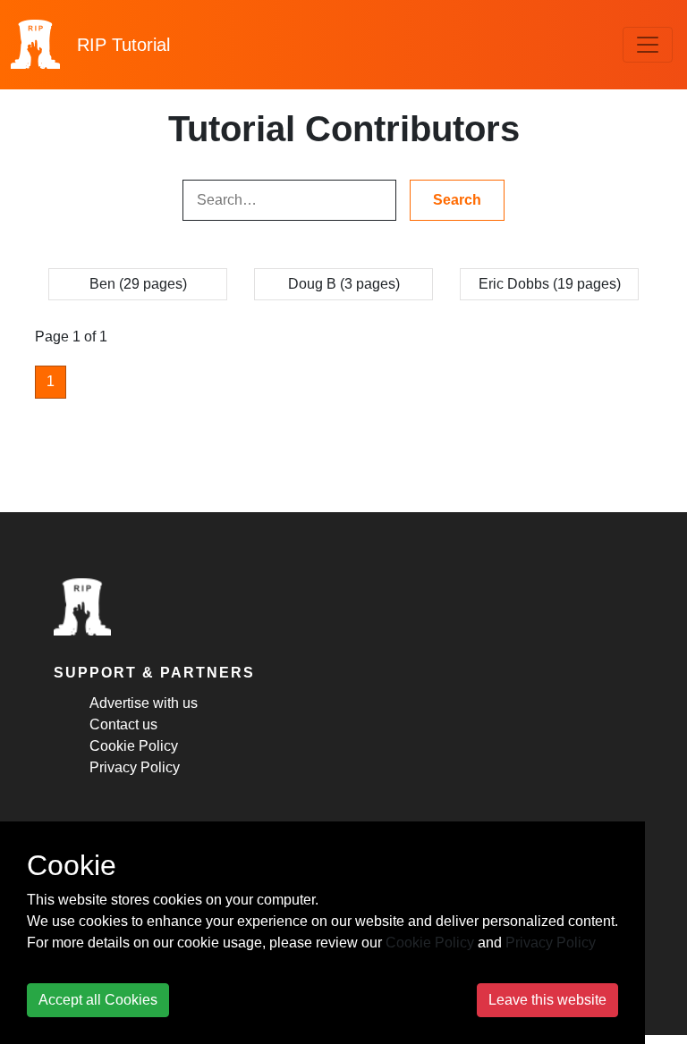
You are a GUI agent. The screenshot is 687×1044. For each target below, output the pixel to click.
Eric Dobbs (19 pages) (550, 283)
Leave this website (547, 999)
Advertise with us (143, 703)
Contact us (123, 724)
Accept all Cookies (97, 999)
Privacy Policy (134, 767)
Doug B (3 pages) (344, 283)
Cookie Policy (133, 746)
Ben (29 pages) (138, 283)
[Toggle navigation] (648, 45)
